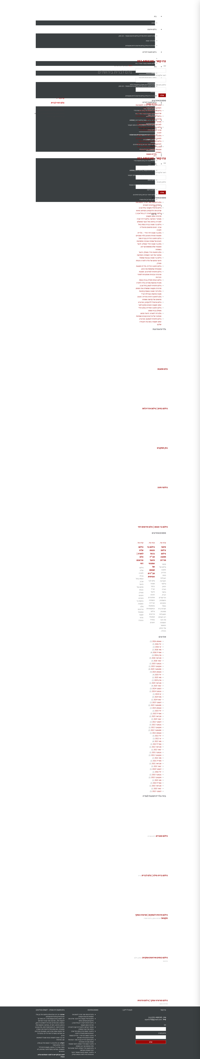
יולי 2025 (158, 675)
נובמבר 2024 (156, 691)
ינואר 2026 (157, 661)
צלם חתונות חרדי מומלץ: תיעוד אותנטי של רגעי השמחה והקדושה (81, 1049)
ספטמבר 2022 (156, 730)
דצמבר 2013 (156, 791)
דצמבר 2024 (156, 688)
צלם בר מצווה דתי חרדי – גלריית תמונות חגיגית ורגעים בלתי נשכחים (81, 1036)
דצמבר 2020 (156, 769)
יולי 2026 (158, 644)
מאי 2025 (158, 677)
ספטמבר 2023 (156, 705)
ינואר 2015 (157, 788)
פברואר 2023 (156, 716)
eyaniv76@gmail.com (153, 1019)
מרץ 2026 (157, 655)
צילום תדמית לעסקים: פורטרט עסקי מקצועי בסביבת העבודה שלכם (150, 322)
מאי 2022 (158, 741)
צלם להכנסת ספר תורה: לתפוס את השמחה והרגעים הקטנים (83, 1015)
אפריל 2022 (157, 744)
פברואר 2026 (156, 658)
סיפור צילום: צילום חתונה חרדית (163, 553)
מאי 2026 (158, 650)
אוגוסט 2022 (156, 733)
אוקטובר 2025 (156, 666)
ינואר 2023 (157, 719)
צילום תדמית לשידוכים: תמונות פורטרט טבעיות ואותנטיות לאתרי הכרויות (149, 274)
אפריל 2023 (157, 713)
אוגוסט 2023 (156, 708)
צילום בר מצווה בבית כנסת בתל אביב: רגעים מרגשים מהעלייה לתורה (149, 130)
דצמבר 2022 (156, 722)
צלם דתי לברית (57, 102)
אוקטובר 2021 (156, 755)
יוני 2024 (158, 694)
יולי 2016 (158, 772)
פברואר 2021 (156, 763)
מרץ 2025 (157, 680)
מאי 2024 (158, 697)
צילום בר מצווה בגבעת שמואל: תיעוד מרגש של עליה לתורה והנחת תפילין (148, 260)
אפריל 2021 (157, 761)
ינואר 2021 (157, 766)
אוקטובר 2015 (156, 777)
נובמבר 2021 (156, 752)
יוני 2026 (158, 647)
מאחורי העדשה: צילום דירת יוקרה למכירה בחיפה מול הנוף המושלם (81, 1028)
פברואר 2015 (156, 786)
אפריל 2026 (157, 652)
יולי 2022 (158, 736)
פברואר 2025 (156, 683)
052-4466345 (145, 61)
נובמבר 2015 (156, 775)
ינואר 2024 (157, 700)
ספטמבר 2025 (156, 669)
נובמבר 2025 (156, 663)
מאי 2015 (158, 780)
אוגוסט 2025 (156, 672)
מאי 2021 (158, 758)
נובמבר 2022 (156, 725)
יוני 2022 (158, 738)
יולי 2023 (158, 711)
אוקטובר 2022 (156, 727)
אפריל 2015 (157, 783)
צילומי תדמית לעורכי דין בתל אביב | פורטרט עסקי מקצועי (83, 1024)
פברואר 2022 (156, 747)
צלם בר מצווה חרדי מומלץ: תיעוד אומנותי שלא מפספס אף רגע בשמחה (149, 149)
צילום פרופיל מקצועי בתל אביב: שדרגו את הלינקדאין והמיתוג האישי (81, 1020)
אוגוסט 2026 (156, 641)
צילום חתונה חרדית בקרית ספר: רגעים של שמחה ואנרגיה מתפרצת (81, 1041)
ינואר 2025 (157, 686)
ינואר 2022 (157, 750)
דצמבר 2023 (156, 702)
